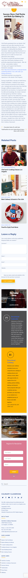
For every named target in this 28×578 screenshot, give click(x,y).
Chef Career (7, 197)
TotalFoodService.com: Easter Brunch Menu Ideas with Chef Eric (12, 130)
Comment (4, 243)
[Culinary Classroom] (12, 6)
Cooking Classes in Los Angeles (9, 547)
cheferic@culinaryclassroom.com (9, 531)
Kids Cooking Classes (6, 552)
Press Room (4, 570)
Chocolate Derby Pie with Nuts (12, 127)
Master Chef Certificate (7, 540)
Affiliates (3, 572)
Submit (14, 471)
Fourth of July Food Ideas (9, 227)
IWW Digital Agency (18, 512)
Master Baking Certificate (7, 542)
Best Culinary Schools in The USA (12, 199)
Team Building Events (6, 549)
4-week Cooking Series (7, 544)
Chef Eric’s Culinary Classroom (8, 563)
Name (3, 256)
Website (3, 268)
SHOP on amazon (14, 433)
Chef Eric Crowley (5, 560)
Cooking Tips (7, 225)
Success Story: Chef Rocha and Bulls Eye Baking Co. (14, 15)
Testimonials (4, 567)
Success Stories (5, 565)
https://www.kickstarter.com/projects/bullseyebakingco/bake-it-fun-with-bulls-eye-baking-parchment (13, 71)
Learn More (14, 305)
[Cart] (22, 1)
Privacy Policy (4, 510)
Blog (2, 167)
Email (3, 262)
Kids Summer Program (9, 167)
